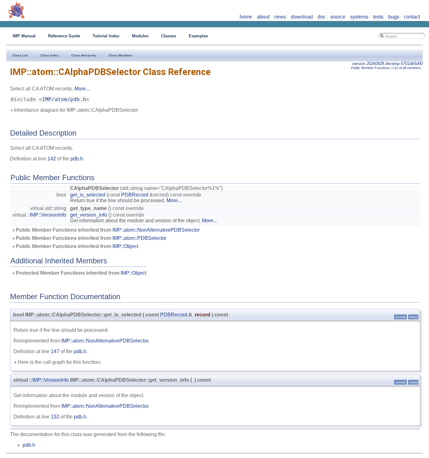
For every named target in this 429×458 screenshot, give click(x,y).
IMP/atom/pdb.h (64, 99)
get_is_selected (87, 194)
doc (322, 16)
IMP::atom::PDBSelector (139, 238)
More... (82, 88)
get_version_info (88, 215)
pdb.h (76, 158)
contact (412, 16)
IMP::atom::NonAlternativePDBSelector (156, 230)
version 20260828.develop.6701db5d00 (387, 63)
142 (51, 158)
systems (359, 16)
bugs (393, 16)
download (302, 16)
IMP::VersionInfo (48, 215)
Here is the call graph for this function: (58, 362)
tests (378, 16)
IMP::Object (125, 246)
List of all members (407, 68)
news (280, 16)
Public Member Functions (370, 68)
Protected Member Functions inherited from (80, 273)
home (246, 16)
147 (55, 351)
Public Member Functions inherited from (107, 230)
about (263, 16)
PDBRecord (134, 194)
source (337, 16)
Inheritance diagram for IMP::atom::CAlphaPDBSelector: (76, 110)
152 (55, 416)
